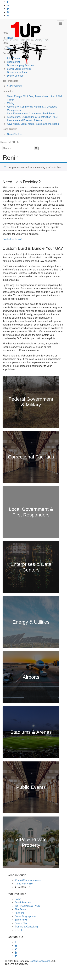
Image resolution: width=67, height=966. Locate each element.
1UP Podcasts (10, 80)
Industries (8, 91)
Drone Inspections (17, 72)
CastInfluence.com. (40, 961)
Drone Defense (15, 75)
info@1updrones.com (29, 880)
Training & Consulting (26, 926)
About (6, 32)
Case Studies (10, 129)
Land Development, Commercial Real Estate (31, 113)
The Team (20, 909)
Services (7, 53)
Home (3, 142)
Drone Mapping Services (20, 65)
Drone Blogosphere (25, 916)
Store (6, 43)
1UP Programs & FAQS (27, 906)
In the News (21, 919)
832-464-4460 (24, 883)
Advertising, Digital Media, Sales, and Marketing (33, 123)
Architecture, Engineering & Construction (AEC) (32, 117)
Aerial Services (23, 902)
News (10, 37)
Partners (19, 912)
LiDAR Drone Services (19, 68)
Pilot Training (14, 58)
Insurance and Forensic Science (24, 120)
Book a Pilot (13, 61)
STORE (19, 930)
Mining (10, 103)
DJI (9, 142)
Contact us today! (12, 239)
